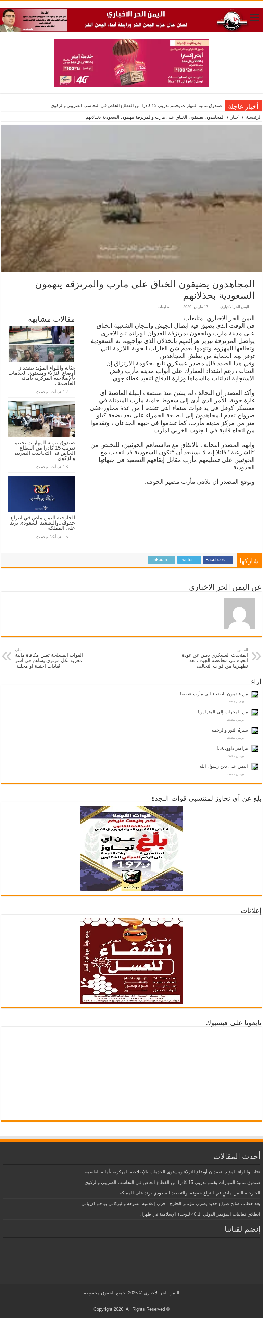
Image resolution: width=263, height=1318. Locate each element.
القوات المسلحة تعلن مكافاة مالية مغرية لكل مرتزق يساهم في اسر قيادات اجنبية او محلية (49, 658)
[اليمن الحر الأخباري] (131, 18)
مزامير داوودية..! (232, 748)
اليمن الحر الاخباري (234, 307)
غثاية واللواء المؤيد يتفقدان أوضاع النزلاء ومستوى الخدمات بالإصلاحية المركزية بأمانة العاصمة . (41, 375)
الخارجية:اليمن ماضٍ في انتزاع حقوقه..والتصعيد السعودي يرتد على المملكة (42, 523)
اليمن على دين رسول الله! (223, 766)
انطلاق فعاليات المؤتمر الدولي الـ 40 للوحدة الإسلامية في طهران (199, 1214)
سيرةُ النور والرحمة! (229, 730)
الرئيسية (254, 117)
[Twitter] (136, 1301)
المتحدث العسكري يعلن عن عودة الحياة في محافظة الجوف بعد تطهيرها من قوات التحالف (215, 658)
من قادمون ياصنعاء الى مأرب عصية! (214, 693)
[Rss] (143, 1301)
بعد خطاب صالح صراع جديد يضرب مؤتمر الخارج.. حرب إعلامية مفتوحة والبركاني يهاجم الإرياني (171, 1203)
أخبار (235, 117)
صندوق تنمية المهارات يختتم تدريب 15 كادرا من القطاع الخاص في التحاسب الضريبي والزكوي (136, 105)
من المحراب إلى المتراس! (223, 711)
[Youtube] (130, 1301)
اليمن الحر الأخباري (161, 1292)
